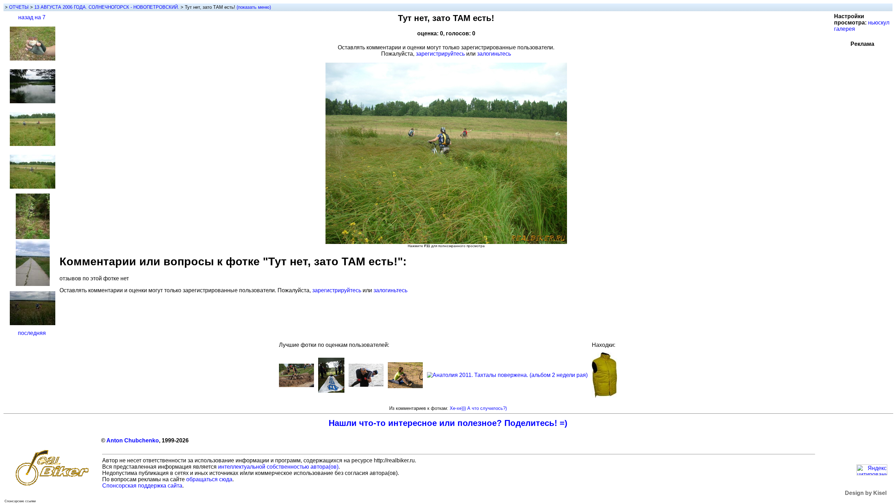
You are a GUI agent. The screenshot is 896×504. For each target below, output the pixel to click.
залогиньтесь (494, 54)
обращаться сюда (209, 479)
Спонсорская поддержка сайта (142, 486)
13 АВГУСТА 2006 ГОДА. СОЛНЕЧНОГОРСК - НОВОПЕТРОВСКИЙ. (107, 7)
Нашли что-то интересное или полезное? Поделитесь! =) (448, 423)
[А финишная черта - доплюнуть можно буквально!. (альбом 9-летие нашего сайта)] (331, 391)
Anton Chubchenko (132, 440)
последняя (32, 333)
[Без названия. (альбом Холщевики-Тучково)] (405, 386)
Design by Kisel (866, 493)
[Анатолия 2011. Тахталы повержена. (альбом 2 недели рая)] (507, 375)
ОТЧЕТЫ (19, 7)
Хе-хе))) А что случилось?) (478, 408)
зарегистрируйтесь (440, 54)
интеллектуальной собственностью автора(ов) (278, 467)
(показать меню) (254, 7)
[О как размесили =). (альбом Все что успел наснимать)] (296, 385)
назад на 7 (32, 17)
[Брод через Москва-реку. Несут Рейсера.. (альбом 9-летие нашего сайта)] (366, 385)
